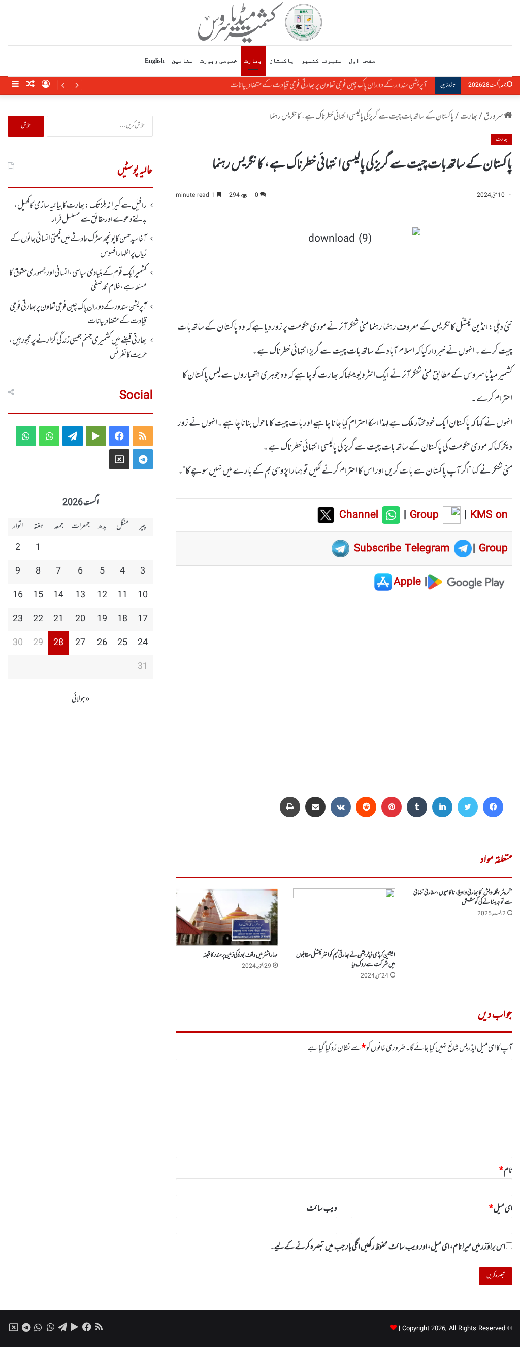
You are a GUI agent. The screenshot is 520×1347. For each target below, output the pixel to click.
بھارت (253, 60)
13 (80, 595)
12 (102, 595)
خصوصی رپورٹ (218, 60)
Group (422, 515)
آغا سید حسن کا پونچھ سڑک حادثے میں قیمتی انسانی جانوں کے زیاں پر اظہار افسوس (78, 246)
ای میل (500, 1209)
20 (80, 619)
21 (58, 619)
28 (58, 643)
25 (122, 643)
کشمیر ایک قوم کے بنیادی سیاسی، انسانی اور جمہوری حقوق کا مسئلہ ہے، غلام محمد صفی (78, 280)
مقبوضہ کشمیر (321, 60)
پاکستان (281, 60)
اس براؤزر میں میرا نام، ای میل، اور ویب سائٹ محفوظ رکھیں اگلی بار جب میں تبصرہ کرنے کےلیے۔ (387, 1247)
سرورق (494, 116)
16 (18, 595)
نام (505, 1170)
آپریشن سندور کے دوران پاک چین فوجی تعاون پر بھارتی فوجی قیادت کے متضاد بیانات (331, 85)
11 (122, 595)
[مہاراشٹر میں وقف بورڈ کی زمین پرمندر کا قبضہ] (227, 917)
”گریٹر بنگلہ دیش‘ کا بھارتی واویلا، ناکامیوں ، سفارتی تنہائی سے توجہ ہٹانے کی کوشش (462, 897)
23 (18, 619)
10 (143, 595)
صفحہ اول (362, 60)
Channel (360, 515)
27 (80, 643)
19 (102, 619)
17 (143, 619)
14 (58, 595)
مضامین (182, 60)
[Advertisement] (344, 686)
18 (122, 619)
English (155, 60)
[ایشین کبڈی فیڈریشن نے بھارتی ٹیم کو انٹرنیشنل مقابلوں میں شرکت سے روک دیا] (344, 917)
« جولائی (81, 699)
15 (38, 595)
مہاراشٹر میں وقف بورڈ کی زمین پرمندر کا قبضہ (240, 955)
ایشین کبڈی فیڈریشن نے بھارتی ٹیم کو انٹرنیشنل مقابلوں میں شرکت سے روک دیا (345, 960)
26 (102, 643)
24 (143, 643)
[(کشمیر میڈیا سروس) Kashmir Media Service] (260, 22)
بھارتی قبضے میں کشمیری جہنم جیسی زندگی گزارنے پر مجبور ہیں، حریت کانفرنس (78, 347)
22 (38, 619)
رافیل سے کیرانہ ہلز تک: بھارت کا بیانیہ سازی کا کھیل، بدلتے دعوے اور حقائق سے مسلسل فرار (80, 212)
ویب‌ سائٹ (322, 1209)
